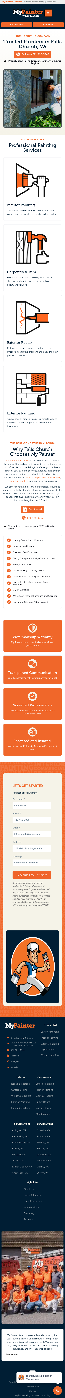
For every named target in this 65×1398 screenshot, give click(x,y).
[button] (48, 13)
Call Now (48, 24)
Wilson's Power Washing (34, 2)
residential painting (18, 481)
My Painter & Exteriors (18, 460)
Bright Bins (51, 2)
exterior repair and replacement (43, 477)
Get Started (16, 24)
